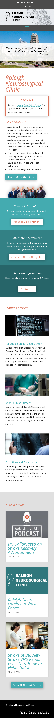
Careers (32, 712)
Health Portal (27, 6)
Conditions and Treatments (21, 462)
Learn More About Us (21, 177)
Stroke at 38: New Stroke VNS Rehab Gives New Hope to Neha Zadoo (25, 661)
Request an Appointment (27, 3)
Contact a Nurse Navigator (27, 257)
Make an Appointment (27, 221)
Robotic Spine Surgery (18, 403)
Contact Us (27, 289)
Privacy (23, 712)
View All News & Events (27, 685)
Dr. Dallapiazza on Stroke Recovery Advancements (25, 548)
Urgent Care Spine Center (29, 105)
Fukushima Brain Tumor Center (23, 343)
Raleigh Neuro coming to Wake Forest (22, 604)
